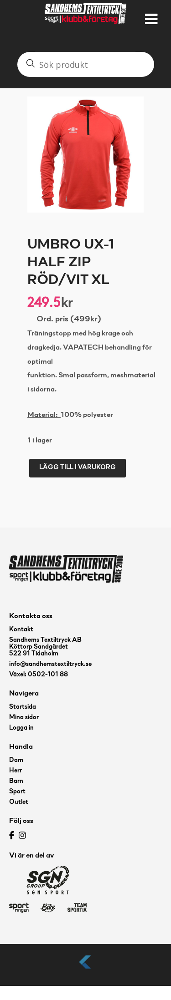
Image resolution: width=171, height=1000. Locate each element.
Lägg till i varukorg (77, 467)
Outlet (18, 802)
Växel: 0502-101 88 (38, 674)
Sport (17, 791)
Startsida (22, 707)
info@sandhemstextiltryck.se (50, 664)
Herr (15, 770)
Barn (16, 781)
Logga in (21, 728)
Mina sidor (24, 717)
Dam (16, 760)
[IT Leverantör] (86, 969)
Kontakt (21, 629)
